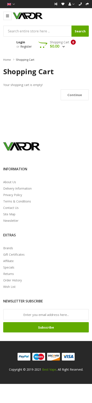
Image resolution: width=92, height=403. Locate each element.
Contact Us (11, 208)
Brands (8, 248)
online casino (71, 385)
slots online (53, 400)
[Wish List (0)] (62, 4)
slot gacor (18, 380)
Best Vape (49, 369)
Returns (8, 274)
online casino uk (63, 380)
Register (26, 46)
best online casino (33, 385)
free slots (38, 400)
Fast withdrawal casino (52, 375)
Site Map (9, 214)
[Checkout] (87, 4)
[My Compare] (55, 4)
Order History (12, 280)
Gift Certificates (14, 254)
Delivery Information (17, 188)
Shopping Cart (25, 60)
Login (20, 42)
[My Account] (71, 4)
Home (7, 60)
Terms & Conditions (17, 201)
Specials (8, 267)
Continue (74, 95)
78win (79, 380)
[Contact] (80, 4)
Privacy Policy (12, 195)
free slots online (72, 400)
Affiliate (8, 261)
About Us (9, 182)
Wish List (9, 287)
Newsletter (10, 221)
